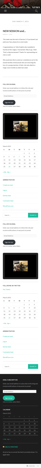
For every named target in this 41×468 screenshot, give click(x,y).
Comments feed (8, 201)
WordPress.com (8, 206)
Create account (8, 185)
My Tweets (6, 289)
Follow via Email (9, 84)
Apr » (9, 172)
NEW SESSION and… (14, 31)
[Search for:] (20, 215)
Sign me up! (8, 398)
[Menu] (5, 11)
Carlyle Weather (11, 447)
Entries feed (7, 195)
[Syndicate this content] (3, 447)
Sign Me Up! (9, 102)
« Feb (4, 172)
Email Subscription (10, 380)
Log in (5, 190)
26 (9, 166)
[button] (16, 132)
